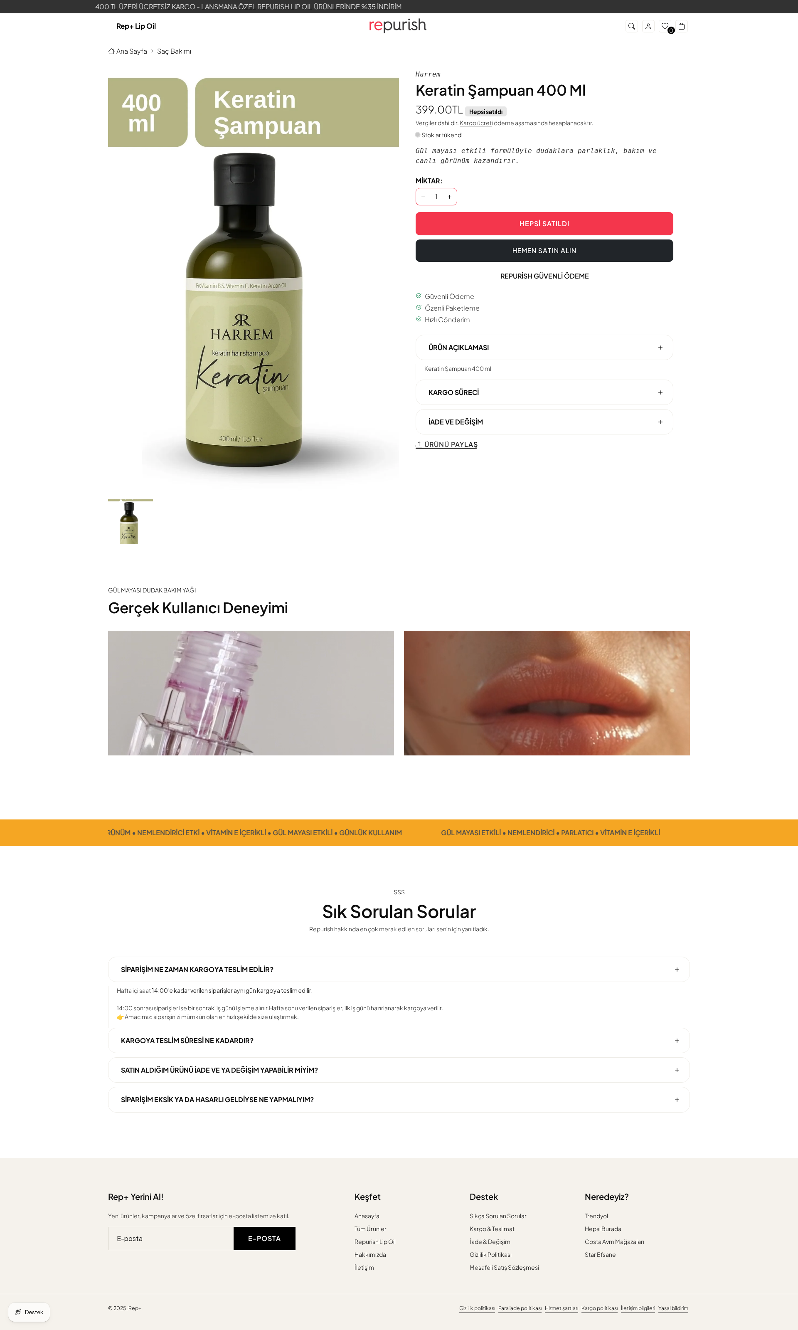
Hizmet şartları (561, 1308)
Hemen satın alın (544, 250)
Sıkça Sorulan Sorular (498, 1215)
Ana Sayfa (131, 51)
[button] (632, 26)
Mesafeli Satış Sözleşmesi (504, 1267)
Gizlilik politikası (477, 1308)
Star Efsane (600, 1254)
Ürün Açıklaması (459, 347)
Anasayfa (367, 1215)
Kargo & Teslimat (492, 1228)
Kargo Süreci (454, 391)
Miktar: (429, 180)
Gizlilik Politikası (491, 1254)
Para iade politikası (520, 1308)
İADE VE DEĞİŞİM (456, 421)
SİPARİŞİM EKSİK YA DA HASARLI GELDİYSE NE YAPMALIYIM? (217, 1100)
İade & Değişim (490, 1241)
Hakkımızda (370, 1254)
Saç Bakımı (174, 51)
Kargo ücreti (476, 122)
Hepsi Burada (603, 1228)
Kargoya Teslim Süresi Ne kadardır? (187, 1040)
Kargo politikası (599, 1308)
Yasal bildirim (673, 1308)
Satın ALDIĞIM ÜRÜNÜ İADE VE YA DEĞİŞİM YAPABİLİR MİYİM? (219, 1070)
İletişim (364, 1267)
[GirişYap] (648, 26)
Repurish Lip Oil (375, 1241)
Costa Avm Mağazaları (614, 1241)
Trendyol (596, 1215)
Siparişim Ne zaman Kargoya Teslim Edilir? (197, 969)
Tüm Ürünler (371, 1228)
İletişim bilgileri (638, 1308)
